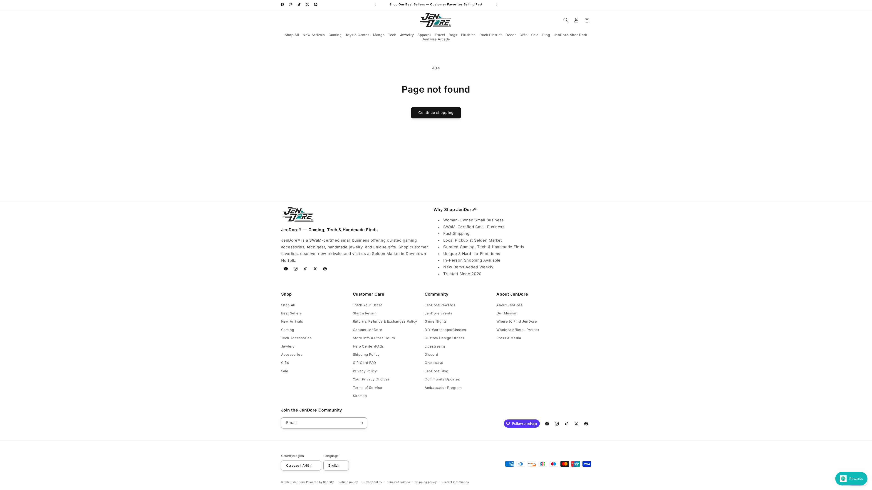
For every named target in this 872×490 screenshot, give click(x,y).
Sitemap (360, 396)
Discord (431, 355)
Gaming (287, 330)
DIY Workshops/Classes (445, 330)
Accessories (291, 355)
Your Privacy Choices (371, 379)
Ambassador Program (443, 388)
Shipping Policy (366, 355)
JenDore (299, 482)
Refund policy (348, 482)
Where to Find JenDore (516, 321)
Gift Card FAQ (364, 363)
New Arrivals (292, 321)
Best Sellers (291, 313)
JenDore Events (438, 313)
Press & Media (508, 338)
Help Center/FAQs (368, 346)
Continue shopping (436, 112)
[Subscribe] (361, 423)
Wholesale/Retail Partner (517, 330)
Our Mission (506, 313)
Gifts (285, 363)
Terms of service (398, 482)
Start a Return (365, 313)
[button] (292, 35)
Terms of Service (367, 388)
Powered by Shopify (320, 482)
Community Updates (442, 379)
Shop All (288, 305)
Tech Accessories (296, 338)
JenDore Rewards (440, 305)
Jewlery (288, 346)
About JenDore (509, 305)
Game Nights (436, 321)
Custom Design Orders (444, 338)
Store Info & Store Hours (374, 338)
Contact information (455, 482)
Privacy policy (372, 482)
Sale (285, 371)
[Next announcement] (497, 4)
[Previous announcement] (375, 4)
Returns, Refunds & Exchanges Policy (385, 321)
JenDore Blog (436, 371)
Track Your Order (367, 305)
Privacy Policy (365, 371)
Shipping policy (425, 482)
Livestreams (435, 346)
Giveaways (434, 363)
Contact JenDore (367, 330)
